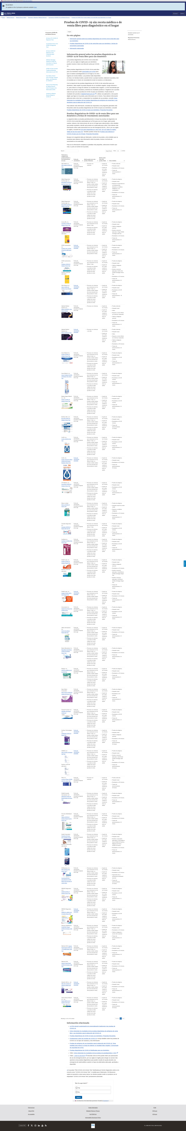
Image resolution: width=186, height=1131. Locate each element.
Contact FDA (22, 1125)
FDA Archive (31, 1107)
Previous (117, 1018)
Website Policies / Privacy (93, 1111)
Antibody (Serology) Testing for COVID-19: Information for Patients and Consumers (51, 62)
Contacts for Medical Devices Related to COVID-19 (51, 95)
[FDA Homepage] (8, 13)
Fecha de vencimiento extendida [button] (76, 247)
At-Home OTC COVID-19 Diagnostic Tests (52, 39)
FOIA (154, 1107)
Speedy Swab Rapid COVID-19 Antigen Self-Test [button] (66, 965)
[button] (67, 269)
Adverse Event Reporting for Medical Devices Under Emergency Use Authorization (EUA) (52, 87)
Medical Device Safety (21, 17)
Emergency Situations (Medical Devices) (37, 17)
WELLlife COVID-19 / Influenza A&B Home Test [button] (66, 985)
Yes (79, 1088)
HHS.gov (154, 1111)
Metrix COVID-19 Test (66, 332)
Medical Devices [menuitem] (132, 39)
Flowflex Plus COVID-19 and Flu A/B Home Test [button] (66, 250)
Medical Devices (10, 17)
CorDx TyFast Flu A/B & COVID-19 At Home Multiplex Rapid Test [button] (66, 461)
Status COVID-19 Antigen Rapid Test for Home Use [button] (66, 818)
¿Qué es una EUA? (79, 1055)
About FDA (31, 1111)
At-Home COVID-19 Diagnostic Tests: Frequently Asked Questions (50, 53)
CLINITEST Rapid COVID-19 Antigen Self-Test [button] (66, 929)
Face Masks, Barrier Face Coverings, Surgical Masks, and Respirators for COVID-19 (52, 78)
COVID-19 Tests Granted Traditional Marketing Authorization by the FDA (52, 70)
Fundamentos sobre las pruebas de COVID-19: (83, 1038)
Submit (79, 1097)
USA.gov (154, 1114)
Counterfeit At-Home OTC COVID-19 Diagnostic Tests (52, 45)
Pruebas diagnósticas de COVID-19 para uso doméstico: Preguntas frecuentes (89, 110)
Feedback (184, 563)
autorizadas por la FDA (88, 71)
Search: (62, 150)
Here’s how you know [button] (27, 0)
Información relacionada (77, 48)
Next (123, 1018)
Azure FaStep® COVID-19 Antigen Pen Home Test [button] (66, 376)
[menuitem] (134, 34)
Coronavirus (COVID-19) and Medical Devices (59, 17)
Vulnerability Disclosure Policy (93, 1117)
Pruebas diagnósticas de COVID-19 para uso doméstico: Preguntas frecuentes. (93, 1036)
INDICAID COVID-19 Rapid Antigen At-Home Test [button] (66, 798)
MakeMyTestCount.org (87, 94)
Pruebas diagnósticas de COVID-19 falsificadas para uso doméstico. (89, 1050)
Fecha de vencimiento (77, 160)
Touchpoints (105, 1100)
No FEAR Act (93, 1114)
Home (3, 17)
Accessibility (31, 1114)
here (35, 7)
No (79, 1092)
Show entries (119, 150)
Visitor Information (93, 1107)
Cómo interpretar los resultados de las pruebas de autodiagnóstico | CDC (95, 1053)
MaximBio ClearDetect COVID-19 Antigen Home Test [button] (66, 651)
